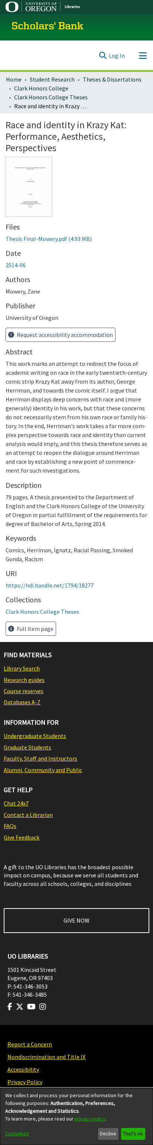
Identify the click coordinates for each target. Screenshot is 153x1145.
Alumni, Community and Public (43, 770)
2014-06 (16, 265)
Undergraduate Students (35, 735)
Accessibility (23, 1069)
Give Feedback (21, 837)
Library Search (22, 668)
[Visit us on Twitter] (19, 1007)
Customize (17, 1133)
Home (14, 79)
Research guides (24, 680)
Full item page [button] (34, 628)
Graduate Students (27, 747)
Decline (108, 1133)
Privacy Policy (24, 1082)
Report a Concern (29, 1044)
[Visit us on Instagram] (42, 1007)
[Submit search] (102, 55)
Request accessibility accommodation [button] (64, 334)
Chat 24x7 (16, 803)
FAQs (10, 826)
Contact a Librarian (28, 814)
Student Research (52, 79)
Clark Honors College (41, 88)
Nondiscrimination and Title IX (46, 1056)
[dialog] (76, 1116)
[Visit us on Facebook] (9, 1007)
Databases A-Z (22, 702)
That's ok (133, 1133)
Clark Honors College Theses (51, 97)
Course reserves (23, 691)
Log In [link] (117, 55)
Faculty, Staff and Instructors (40, 758)
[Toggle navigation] (142, 55)
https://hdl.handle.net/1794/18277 (50, 585)
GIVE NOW (76, 920)
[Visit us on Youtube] (31, 1007)
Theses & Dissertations (112, 79)
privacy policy (90, 1118)
